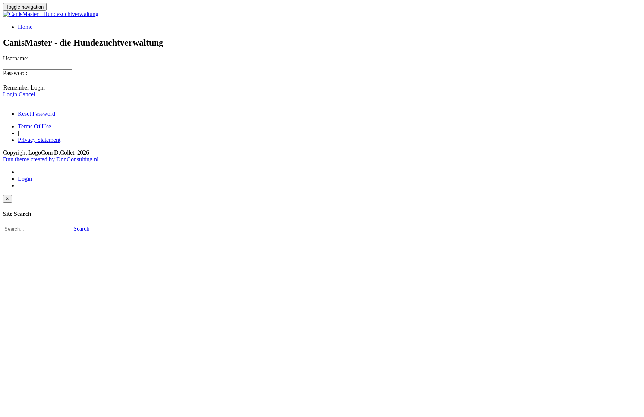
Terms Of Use (34, 126)
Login (10, 94)
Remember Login (24, 87)
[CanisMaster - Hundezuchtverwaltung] (50, 14)
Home (25, 27)
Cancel (27, 94)
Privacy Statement (39, 140)
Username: (15, 58)
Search (81, 228)
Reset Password (36, 114)
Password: (15, 73)
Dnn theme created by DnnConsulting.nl (50, 159)
